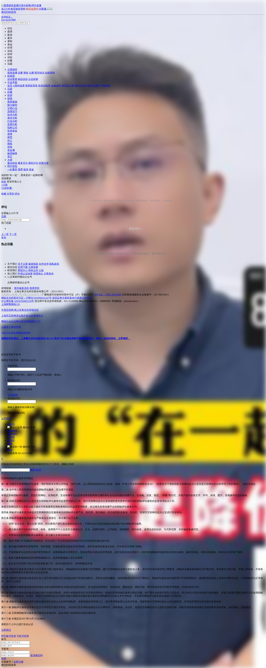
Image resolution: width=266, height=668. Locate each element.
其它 (9, 156)
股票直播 (12, 72)
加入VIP (5, 9)
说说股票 (12, 79)
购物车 (11, 440)
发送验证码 (36, 655)
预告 (25, 72)
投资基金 (12, 130)
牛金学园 (12, 82)
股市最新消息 (21, 288)
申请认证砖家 (25, 273)
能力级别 (12, 105)
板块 (25, 169)
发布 (3, 237)
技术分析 (12, 114)
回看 (20, 72)
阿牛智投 (12, 166)
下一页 (13, 234)
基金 (31, 169)
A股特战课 (19, 85)
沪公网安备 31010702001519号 (17, 301)
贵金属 (11, 150)
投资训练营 (44, 85)
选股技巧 (12, 111)
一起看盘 (12, 169)
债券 (9, 134)
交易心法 (12, 108)
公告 (41, 270)
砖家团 (11, 76)
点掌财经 (12, 69)
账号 (3, 639)
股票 (20, 169)
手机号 (5, 649)
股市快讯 (39, 72)
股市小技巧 (81, 85)
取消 (38, 470)
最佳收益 (12, 163)
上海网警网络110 (10, 304)
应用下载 (23, 267)
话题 (9, 89)
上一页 (5, 234)
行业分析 (12, 121)
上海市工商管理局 (11, 327)
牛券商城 (105, 85)
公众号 (11, 424)
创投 (9, 147)
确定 (32, 470)
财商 (9, 98)
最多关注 (23, 163)
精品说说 (23, 79)
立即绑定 (6, 418)
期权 (9, 143)
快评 (9, 95)
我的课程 (12, 430)
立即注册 (18, 661)
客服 (9, 443)
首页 (9, 85)
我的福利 (12, 434)
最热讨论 (33, 163)
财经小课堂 (93, 85)
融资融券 (12, 153)
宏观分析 (12, 124)
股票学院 (34, 288)
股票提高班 (31, 85)
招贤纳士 (38, 273)
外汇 (9, 140)
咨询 (9, 450)
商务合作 (33, 270)
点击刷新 (13, 395)
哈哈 (3, 181)
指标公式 (12, 127)
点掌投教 (33, 267)
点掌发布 (49, 273)
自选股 (11, 437)
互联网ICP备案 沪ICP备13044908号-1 (21, 294)
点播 (31, 72)
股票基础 (12, 101)
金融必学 (56, 85)
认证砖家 (33, 79)
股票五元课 (68, 85)
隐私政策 (54, 264)
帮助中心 (23, 270)
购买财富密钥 (18, 9)
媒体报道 (33, 264)
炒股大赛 (44, 163)
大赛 (9, 159)
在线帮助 (50, 72)
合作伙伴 (44, 264)
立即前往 (6, 630)
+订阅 (4, 185)
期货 (9, 137)
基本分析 (12, 118)
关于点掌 (23, 264)
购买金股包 (32, 9)
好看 (9, 92)
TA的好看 (6, 188)
